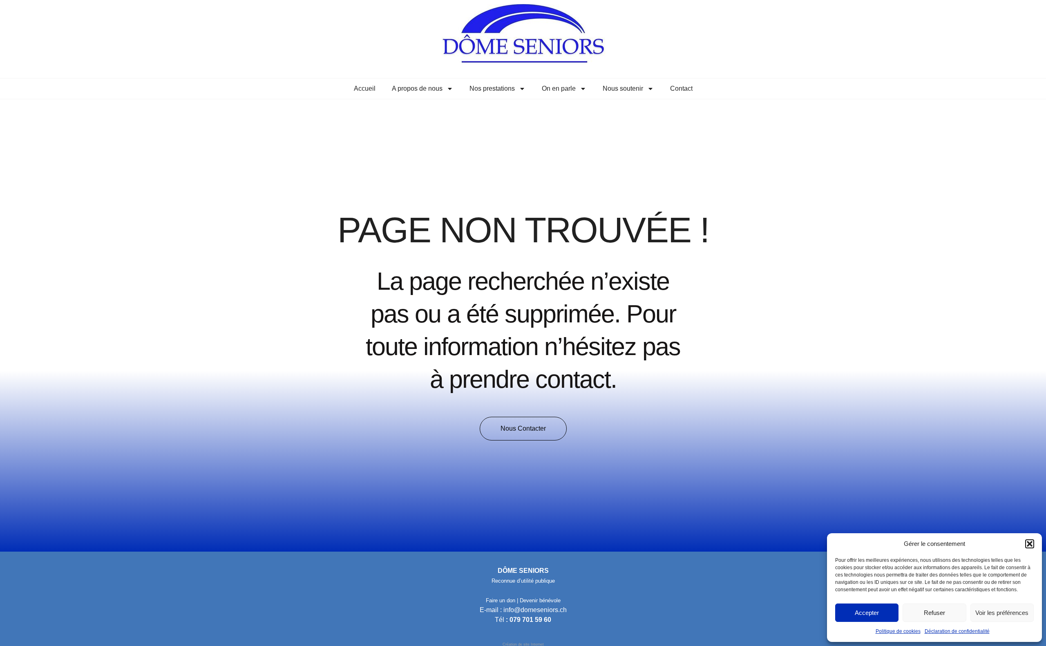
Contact (681, 88)
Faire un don (500, 600)
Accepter (867, 612)
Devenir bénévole (540, 600)
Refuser (934, 612)
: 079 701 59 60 (528, 619)
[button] (1030, 544)
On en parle (559, 88)
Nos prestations (492, 88)
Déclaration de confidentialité (957, 631)
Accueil (364, 88)
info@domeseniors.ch (535, 609)
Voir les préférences (1001, 612)
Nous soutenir (623, 88)
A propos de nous (417, 88)
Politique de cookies (898, 631)
